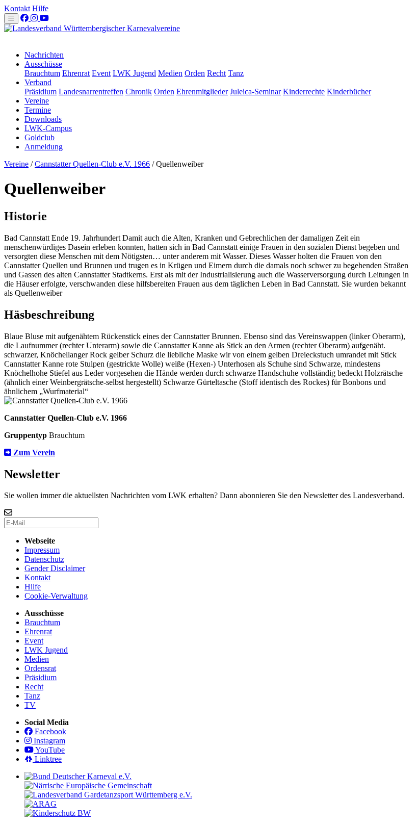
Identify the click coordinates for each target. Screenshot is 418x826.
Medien (170, 73)
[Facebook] (25, 18)
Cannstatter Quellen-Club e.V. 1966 (92, 164)
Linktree (47, 759)
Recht (216, 73)
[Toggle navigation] (11, 18)
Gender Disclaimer (54, 568)
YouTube (49, 749)
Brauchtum (42, 73)
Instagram (48, 740)
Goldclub (39, 137)
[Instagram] (35, 18)
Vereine (36, 100)
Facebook (49, 731)
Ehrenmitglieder (202, 91)
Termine (37, 110)
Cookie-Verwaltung (56, 595)
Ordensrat (40, 668)
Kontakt (17, 8)
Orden (195, 73)
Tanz (236, 73)
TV (30, 705)
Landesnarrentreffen (91, 91)
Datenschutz (44, 559)
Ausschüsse (43, 64)
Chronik (138, 91)
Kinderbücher (349, 91)
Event (101, 73)
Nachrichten (44, 54)
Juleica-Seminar (255, 91)
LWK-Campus (48, 128)
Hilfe (40, 8)
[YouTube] (44, 18)
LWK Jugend (134, 73)
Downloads (43, 119)
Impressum (42, 550)
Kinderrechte (304, 91)
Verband (37, 82)
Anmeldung (43, 146)
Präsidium (40, 91)
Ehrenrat (76, 73)
